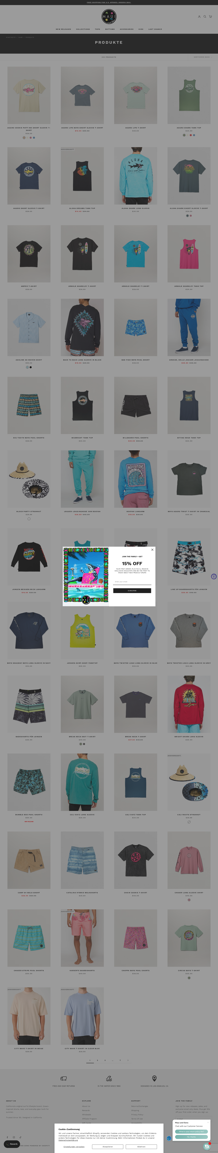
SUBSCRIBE (132, 591)
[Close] (152, 550)
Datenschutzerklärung (68, 1140)
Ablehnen (141, 1147)
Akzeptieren (108, 1147)
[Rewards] (12, 1144)
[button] (206, 1146)
